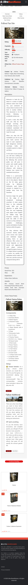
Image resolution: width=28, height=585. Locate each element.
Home (2, 6)
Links (20, 16)
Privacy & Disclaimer (5, 569)
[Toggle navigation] (26, 1)
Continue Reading (14, 461)
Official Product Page (18, 64)
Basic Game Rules (7, 16)
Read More (9, 390)
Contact (3, 566)
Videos (21, 14)
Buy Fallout (7, 20)
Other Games (21, 18)
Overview (7, 14)
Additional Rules (7, 18)
